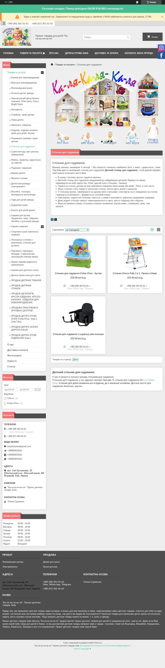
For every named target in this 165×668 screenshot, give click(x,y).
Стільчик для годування (23, 146)
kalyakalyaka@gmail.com (19, 446)
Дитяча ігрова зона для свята (25, 275)
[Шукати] (128, 37)
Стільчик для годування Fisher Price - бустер (78, 273)
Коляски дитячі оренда (22, 93)
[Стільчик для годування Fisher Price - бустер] (78, 253)
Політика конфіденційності (118, 646)
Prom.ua (98, 643)
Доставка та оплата (106, 53)
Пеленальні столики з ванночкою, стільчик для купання (23, 243)
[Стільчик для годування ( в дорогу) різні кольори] (78, 314)
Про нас (54, 53)
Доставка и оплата (17, 350)
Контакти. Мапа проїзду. (139, 53)
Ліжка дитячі (17, 120)
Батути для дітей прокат (23, 210)
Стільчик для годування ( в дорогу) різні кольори (78, 334)
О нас (10, 344)
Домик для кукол (51, 562)
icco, (144, 380)
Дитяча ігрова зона (76, 53)
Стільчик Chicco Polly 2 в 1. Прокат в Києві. (135, 273)
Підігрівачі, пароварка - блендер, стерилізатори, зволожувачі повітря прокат (24, 254)
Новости (12, 361)
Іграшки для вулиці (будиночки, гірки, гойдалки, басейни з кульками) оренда (25, 218)
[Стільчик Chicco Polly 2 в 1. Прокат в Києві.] (135, 253)
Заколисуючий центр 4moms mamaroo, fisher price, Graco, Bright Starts (25, 101)
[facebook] (52, 220)
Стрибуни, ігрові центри (22, 114)
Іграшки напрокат (19, 226)
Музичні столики (19, 178)
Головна (8, 53)
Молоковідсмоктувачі (21, 88)
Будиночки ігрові (19, 205)
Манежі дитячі (18, 173)
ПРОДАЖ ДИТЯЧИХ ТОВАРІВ (26, 280)
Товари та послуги (31, 53)
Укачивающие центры (12, 562)
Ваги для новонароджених (24, 83)
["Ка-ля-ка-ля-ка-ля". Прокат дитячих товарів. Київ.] (16, 37)
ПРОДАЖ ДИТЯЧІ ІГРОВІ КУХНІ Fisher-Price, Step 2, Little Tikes (24, 319)
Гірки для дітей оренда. (22, 200)
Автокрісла (16, 109)
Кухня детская (50, 567)
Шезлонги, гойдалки (21, 125)
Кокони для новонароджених (25, 77)
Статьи (11, 366)
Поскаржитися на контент (93, 646)
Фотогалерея (14, 355)
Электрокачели (9, 567)
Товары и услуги (16, 72)
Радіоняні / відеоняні (21, 168)
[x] (55, 220)
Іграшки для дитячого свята (25, 270)
